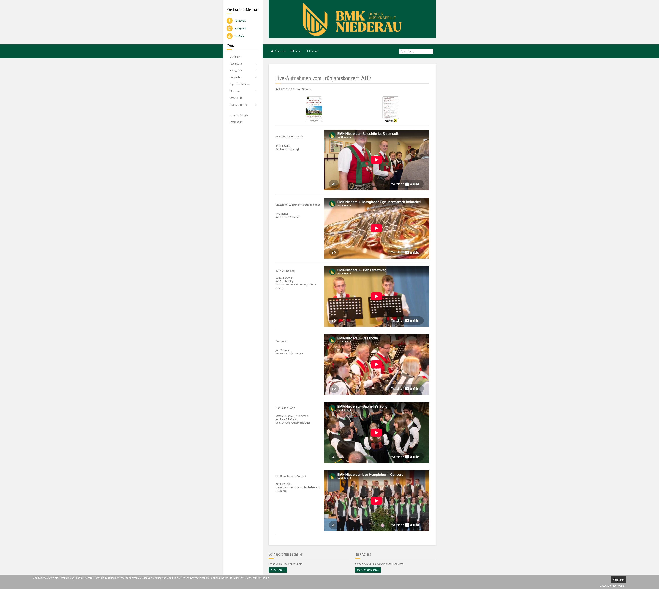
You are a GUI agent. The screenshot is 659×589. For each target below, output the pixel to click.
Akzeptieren (618, 579)
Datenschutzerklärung (612, 585)
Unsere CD (236, 98)
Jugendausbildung (239, 84)
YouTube (239, 36)
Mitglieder (235, 77)
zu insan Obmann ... (368, 569)
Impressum (236, 122)
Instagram (239, 28)
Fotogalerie (236, 70)
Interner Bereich (239, 115)
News (298, 51)
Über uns (235, 91)
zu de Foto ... (278, 569)
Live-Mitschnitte (239, 104)
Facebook (239, 20)
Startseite (235, 56)
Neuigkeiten (236, 63)
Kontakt (313, 51)
